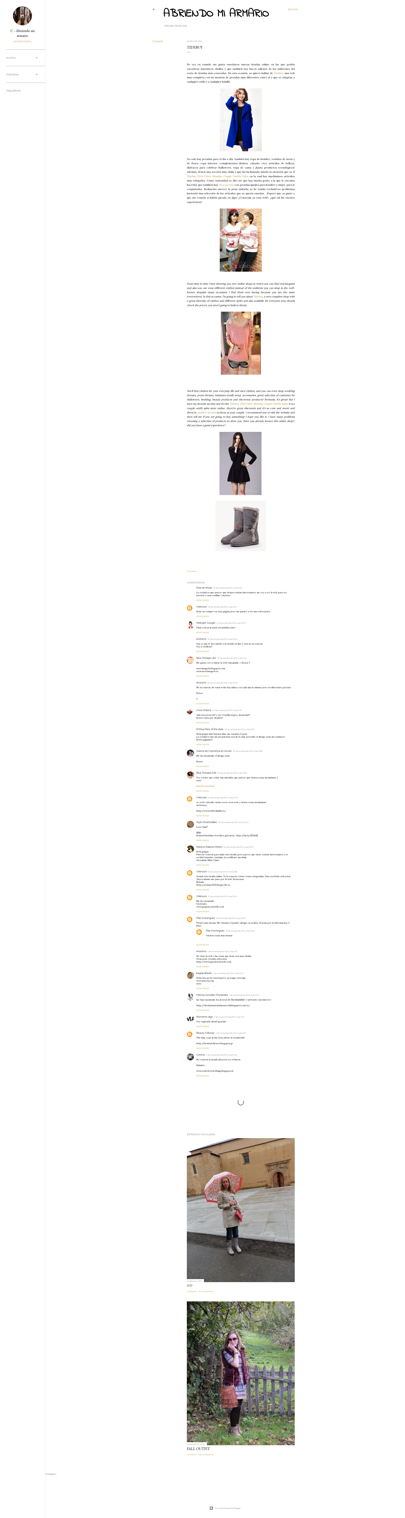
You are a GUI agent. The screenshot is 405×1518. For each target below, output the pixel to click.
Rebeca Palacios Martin (209, 846)
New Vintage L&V (206, 658)
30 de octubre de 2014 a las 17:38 (232, 773)
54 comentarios (206, 1291)
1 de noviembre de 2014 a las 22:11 (244, 995)
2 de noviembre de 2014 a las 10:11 (229, 1017)
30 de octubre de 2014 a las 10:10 (227, 710)
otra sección (226, 184)
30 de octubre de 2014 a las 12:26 (239, 729)
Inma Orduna (203, 710)
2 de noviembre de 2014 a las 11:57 (231, 1033)
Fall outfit (198, 1448)
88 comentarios (206, 1454)
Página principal (176, 26)
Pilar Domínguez (205, 918)
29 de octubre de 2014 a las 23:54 (222, 639)
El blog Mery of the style (209, 729)
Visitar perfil (22, 41)
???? (190, 1285)
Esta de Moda (204, 587)
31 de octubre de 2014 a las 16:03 (230, 918)
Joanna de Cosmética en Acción (214, 751)
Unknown (201, 606)
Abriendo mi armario (216, 14)
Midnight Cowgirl (205, 622)
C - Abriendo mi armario (22, 33)
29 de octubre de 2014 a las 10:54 (227, 588)
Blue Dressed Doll (206, 772)
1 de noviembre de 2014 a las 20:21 (228, 973)
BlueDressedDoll (205, 786)
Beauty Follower (205, 1033)
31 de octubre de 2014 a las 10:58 (222, 871)
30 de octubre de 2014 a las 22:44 (233, 822)
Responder (202, 600)
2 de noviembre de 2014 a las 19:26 (221, 1055)
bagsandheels (204, 973)
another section (206, 412)
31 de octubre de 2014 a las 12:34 (222, 896)
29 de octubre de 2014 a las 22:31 (231, 623)
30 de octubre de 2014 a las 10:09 (223, 683)
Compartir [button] (157, 41)
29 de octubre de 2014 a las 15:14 (222, 607)
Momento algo (204, 1016)
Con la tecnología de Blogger (228, 1508)
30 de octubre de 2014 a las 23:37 (238, 847)
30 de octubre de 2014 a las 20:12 (223, 797)
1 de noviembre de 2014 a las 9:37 (222, 951)
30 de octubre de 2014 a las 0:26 (231, 658)
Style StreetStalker (206, 822)
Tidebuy (278, 73)
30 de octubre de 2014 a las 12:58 (247, 751)
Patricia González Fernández (212, 995)
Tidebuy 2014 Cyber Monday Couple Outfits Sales (218, 176)
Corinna (200, 1054)
